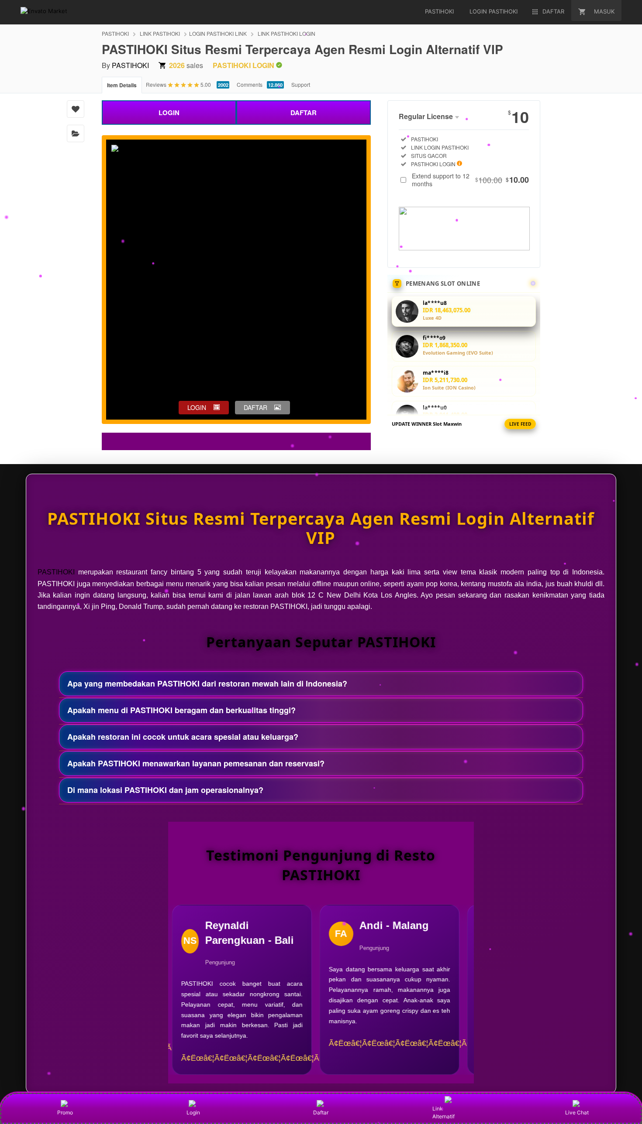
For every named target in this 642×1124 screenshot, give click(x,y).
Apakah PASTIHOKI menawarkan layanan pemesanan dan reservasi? (195, 763)
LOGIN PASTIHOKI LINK (218, 33)
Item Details (122, 85)
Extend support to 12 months (470, 180)
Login (193, 1112)
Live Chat (577, 1112)
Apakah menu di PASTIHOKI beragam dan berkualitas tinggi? (181, 710)
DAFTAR (303, 112)
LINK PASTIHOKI (160, 33)
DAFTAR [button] (255, 407)
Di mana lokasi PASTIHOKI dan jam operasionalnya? (165, 790)
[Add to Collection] (75, 133)
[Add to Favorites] (75, 109)
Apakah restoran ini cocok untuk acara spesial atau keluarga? (182, 736)
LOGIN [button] (196, 407)
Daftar (320, 1112)
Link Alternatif (443, 1112)
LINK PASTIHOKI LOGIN (286, 33)
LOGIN (169, 112)
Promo (65, 1112)
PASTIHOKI (115, 33)
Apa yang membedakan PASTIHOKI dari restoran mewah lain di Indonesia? (207, 683)
